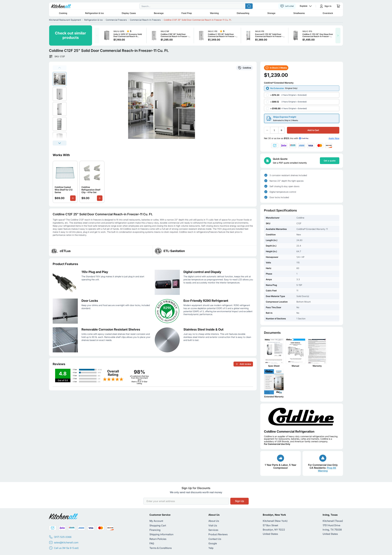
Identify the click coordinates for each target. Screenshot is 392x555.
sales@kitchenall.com (66, 542)
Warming (214, 13)
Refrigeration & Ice (94, 13)
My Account (156, 520)
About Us (213, 520)
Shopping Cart (157, 525)
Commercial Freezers (116, 20)
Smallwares (299, 13)
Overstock (328, 13)
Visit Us (212, 525)
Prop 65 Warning (327, 469)
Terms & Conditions (160, 547)
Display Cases (129, 13)
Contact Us (214, 538)
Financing (154, 529)
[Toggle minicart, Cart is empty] (338, 6)
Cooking (63, 13)
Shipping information (161, 534)
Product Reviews (218, 534)
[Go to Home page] (61, 6)
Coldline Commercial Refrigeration (289, 431)
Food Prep (186, 13)
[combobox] (196, 6)
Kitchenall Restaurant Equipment (65, 20)
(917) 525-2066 (63, 536)
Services (213, 529)
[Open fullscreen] (163, 105)
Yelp (210, 547)
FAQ (151, 543)
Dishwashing (243, 13)
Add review (245, 364)
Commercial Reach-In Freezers (145, 20)
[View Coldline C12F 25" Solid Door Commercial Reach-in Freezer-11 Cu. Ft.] (59, 79)
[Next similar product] (337, 35)
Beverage (159, 13)
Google (212, 543)
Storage (271, 13)
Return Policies (157, 538)
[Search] (249, 6)
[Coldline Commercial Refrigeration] (301, 416)
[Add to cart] (73, 198)
